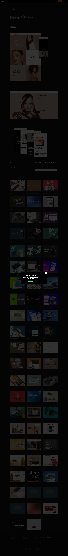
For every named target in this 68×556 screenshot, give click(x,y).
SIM (30, 281)
